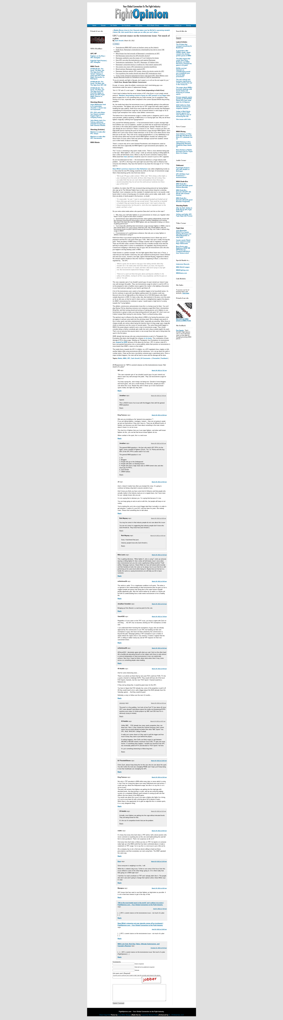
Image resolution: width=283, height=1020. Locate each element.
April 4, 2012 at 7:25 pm (160, 908)
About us (167, 25)
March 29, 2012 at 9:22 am (159, 648)
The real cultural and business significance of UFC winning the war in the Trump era (184, 82)
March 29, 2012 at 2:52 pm (159, 777)
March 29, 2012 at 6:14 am (159, 604)
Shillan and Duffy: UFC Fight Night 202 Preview (184, 215)
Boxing (188, 25)
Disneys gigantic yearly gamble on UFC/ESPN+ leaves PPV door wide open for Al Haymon (184, 99)
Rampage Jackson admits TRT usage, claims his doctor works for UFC (140, 71)
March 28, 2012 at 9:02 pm (159, 482)
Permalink (156, 358)
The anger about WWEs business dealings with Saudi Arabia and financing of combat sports (184, 91)
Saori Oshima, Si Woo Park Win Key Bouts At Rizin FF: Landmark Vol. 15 (184, 136)
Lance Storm (133, 227)
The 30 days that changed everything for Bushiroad (184, 46)
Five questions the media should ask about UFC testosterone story (138, 73)
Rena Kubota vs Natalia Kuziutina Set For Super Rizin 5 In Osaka (184, 151)
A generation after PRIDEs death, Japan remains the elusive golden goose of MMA (183, 53)
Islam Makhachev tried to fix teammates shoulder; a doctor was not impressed (98, 107)
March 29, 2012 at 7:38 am (159, 616)
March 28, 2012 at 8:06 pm (159, 415)
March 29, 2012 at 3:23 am (159, 554)
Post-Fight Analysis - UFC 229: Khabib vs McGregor (183, 169)
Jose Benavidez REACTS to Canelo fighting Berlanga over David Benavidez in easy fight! (183, 234)
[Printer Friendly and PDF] (116, 44)
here (125, 157)
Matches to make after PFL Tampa (97, 132)
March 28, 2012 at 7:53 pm (158, 395)
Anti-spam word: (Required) (121, 973)
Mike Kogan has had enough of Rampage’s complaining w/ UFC (138, 53)
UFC (128, 358)
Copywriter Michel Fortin (149, 1015)
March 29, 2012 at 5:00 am (159, 581)
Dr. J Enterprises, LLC (176, 1015)
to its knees (148, 338)
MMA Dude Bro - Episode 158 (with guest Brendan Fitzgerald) (184, 199)
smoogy (122, 703)
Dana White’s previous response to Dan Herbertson (130, 169)
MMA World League (182, 267)
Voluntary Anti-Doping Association (128, 220)
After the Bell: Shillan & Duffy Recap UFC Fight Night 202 (184, 209)
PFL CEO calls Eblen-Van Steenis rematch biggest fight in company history (97, 115)
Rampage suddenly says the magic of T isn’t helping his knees (137, 58)
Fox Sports (180, 330)
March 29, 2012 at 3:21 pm (158, 811)
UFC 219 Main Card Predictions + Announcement (182, 175)
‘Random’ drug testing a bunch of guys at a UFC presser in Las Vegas (142, 95)
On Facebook (126, 25)
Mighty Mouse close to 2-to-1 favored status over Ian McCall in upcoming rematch (142, 30)
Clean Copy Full (105, 1015)
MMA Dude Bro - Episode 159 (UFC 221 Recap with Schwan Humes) (183, 192)
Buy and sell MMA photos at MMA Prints (183, 319)
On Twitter (113, 25)
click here (185, 293)
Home (94, 25)
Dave (119, 861)
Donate (103, 25)
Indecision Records (182, 264)
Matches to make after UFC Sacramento (97, 137)
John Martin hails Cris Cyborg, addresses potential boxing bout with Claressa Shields (98, 123)
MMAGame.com (181, 273)
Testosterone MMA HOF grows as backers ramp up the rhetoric (137, 47)
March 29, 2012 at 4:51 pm (158, 703)
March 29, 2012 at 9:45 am (159, 668)
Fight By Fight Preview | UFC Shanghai (98, 61)
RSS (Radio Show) (153, 25)
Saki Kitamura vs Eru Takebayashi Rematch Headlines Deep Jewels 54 (184, 144)
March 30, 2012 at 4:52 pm (159, 888)
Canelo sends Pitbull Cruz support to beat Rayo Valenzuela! (183, 241)
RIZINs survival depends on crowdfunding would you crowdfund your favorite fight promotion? (183, 72)
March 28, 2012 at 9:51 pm (158, 443)
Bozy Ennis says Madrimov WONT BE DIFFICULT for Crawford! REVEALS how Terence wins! (183, 250)
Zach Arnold (119, 40)
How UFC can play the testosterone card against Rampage (135, 60)
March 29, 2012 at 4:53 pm (157, 535)
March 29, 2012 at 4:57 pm (157, 721)
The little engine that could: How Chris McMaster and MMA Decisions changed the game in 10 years (184, 62)
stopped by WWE (121, 342)
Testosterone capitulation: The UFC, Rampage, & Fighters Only (137, 62)
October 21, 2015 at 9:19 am (159, 948)
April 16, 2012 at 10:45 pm (159, 929)
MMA (124, 358)
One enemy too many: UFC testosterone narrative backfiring (136, 67)
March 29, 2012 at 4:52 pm (158, 518)
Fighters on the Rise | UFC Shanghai (97, 56)
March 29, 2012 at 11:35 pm (159, 861)
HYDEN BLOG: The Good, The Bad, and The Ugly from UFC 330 (98, 83)
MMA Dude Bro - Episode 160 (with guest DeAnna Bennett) (184, 185)
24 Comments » (146, 358)
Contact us (177, 25)
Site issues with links (183, 119)
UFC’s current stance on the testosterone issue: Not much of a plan (141, 37)
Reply (119, 391)
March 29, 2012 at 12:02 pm (159, 760)
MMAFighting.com (182, 270)
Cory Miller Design (124, 1015)
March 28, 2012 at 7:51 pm (159, 370)
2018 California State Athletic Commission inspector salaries (183, 106)
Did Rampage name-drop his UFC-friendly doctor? (133, 56)
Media (120, 358)
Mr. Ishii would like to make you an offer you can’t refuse (138, 32)
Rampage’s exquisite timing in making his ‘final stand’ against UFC (139, 64)
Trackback (164, 358)
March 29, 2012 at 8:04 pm (159, 830)
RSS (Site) (138, 25)
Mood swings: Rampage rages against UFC (130, 69)
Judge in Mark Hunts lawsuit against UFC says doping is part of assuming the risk (183, 114)
